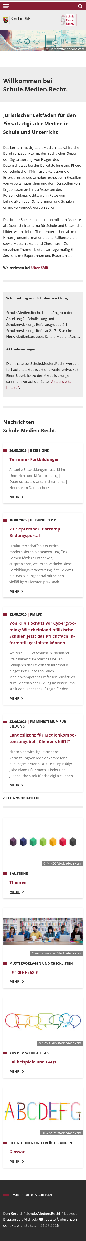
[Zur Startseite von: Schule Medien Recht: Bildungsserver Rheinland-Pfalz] (16, 19)
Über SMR (39, 267)
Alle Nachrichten (21, 797)
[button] (6, 6)
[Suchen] (79, 6)
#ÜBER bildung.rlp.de (33, 1195)
